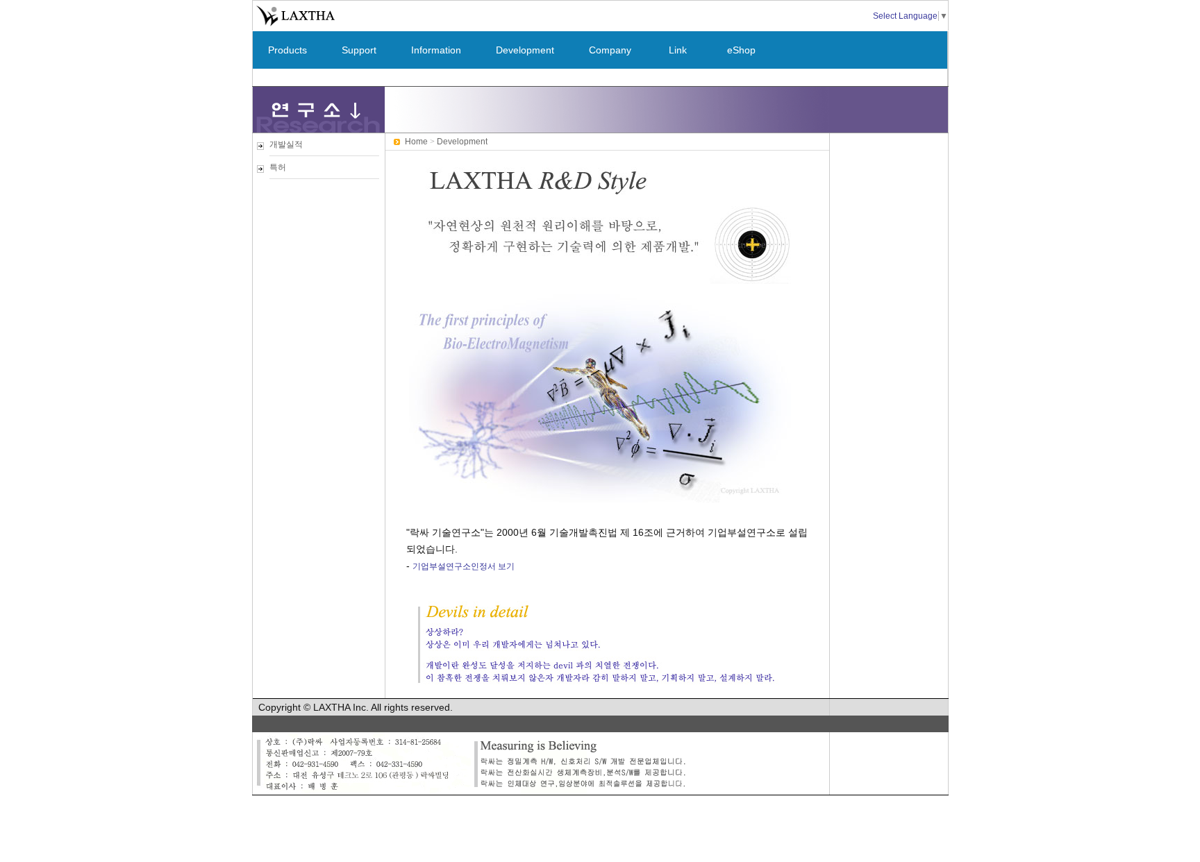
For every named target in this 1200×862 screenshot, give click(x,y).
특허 (277, 167)
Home (416, 141)
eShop (741, 50)
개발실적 (286, 144)
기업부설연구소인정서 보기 (463, 566)
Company (610, 50)
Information (436, 50)
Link (677, 50)
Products (287, 50)
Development (525, 50)
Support (359, 50)
